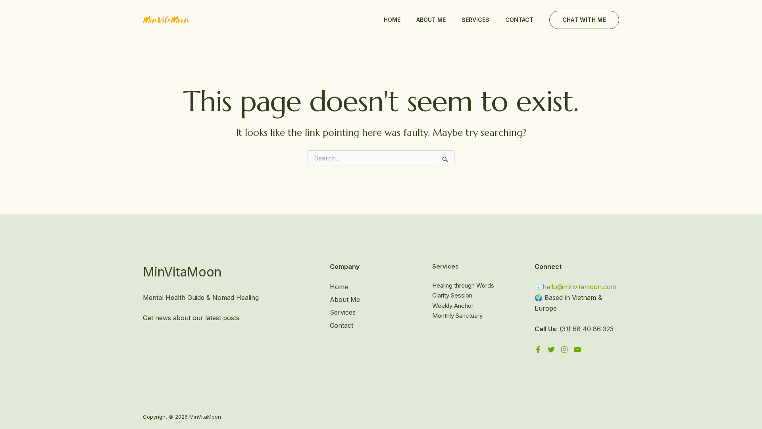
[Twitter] (551, 349)
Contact (519, 19)
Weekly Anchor (452, 305)
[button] (584, 20)
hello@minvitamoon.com (579, 287)
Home (392, 19)
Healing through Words (463, 285)
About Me (431, 19)
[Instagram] (564, 349)
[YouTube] (577, 349)
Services (475, 19)
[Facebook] (538, 349)
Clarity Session (452, 295)
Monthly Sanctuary (457, 315)
